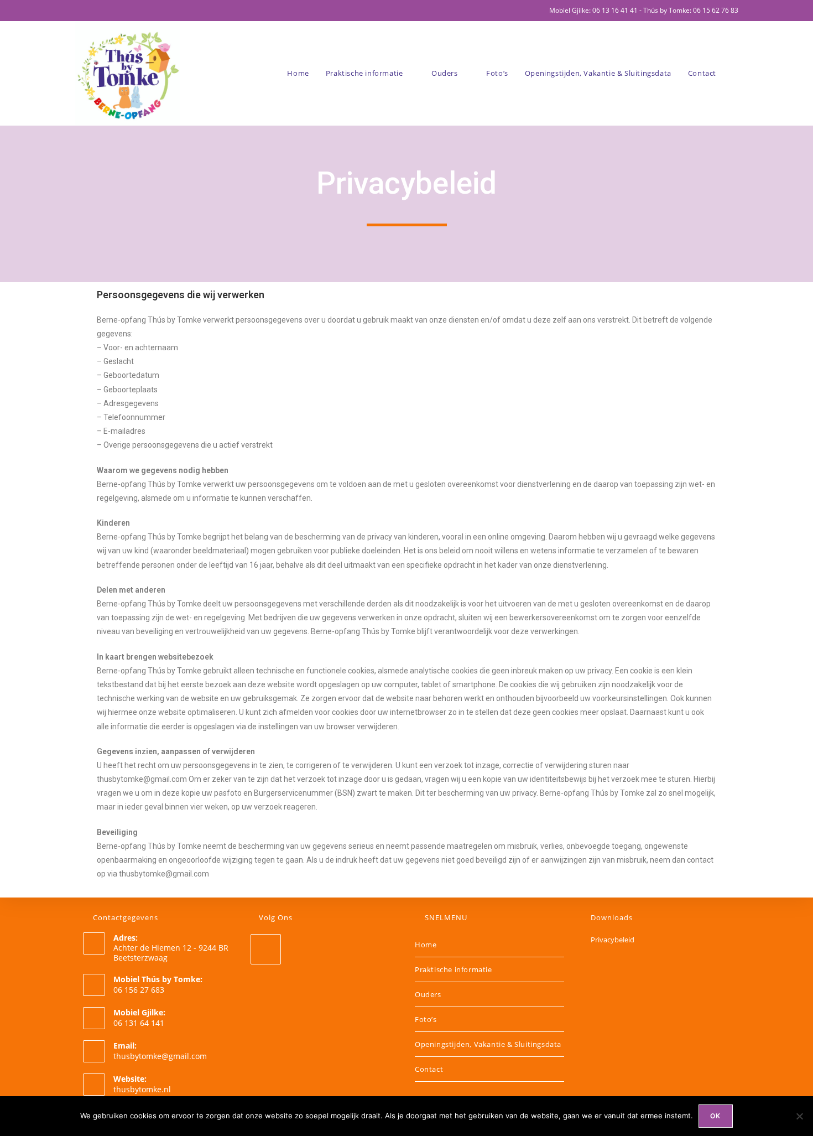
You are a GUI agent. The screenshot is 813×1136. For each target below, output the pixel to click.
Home (425, 945)
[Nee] (799, 1116)
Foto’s (426, 1019)
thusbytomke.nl (142, 1089)
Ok (715, 1116)
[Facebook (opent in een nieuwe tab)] (79, 10)
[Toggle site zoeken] (736, 73)
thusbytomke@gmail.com (160, 1056)
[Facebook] (266, 949)
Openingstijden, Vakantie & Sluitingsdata (488, 1044)
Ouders (428, 994)
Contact (429, 1069)
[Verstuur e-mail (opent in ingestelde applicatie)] (90, 10)
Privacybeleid (612, 940)
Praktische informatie (453, 969)
